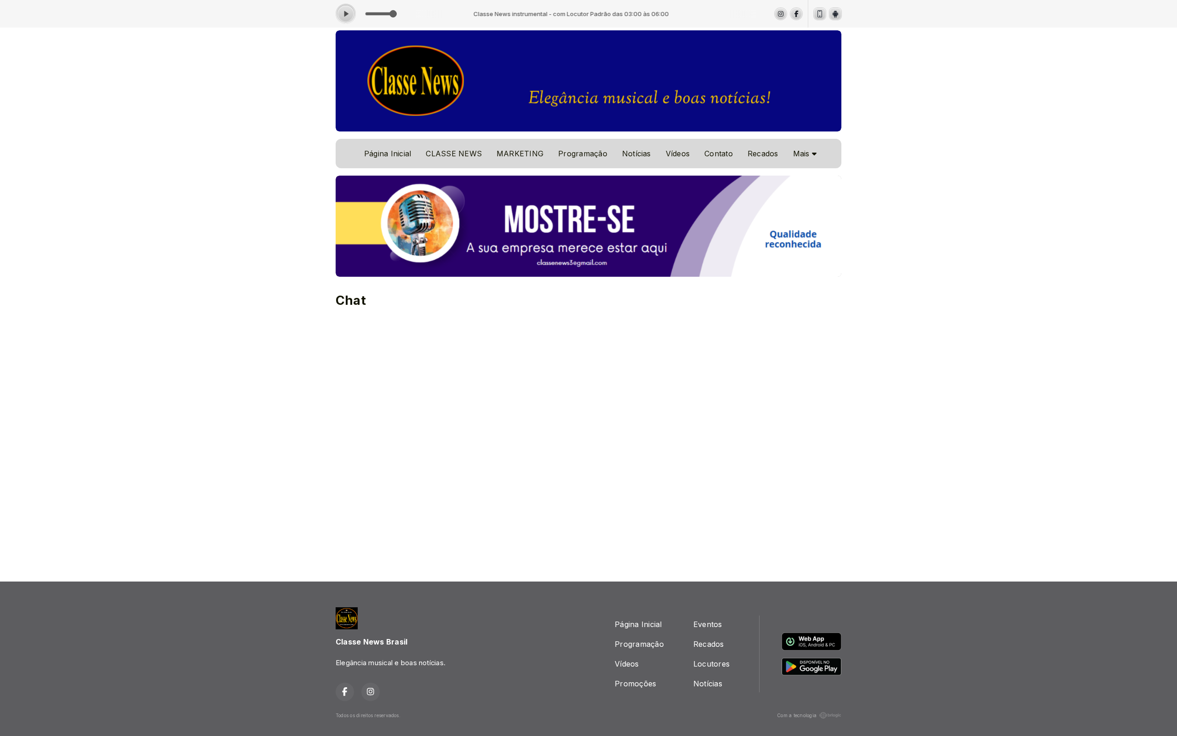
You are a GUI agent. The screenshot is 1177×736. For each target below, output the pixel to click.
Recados (763, 153)
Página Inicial (387, 153)
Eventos (707, 624)
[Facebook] (796, 14)
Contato (718, 153)
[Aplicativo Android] (835, 14)
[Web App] (820, 14)
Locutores (711, 663)
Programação (582, 153)
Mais (802, 153)
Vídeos (678, 153)
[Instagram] (781, 14)
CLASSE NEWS (454, 153)
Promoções (635, 683)
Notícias (636, 153)
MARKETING (520, 153)
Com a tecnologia (797, 715)
